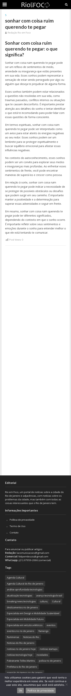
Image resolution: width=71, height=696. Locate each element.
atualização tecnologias (19, 595)
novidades (42, 654)
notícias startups (48, 649)
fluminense (13, 637)
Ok (20, 690)
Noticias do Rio (31, 637)
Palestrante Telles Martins (21, 660)
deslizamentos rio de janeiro (22, 607)
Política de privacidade (22, 519)
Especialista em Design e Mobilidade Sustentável (33, 613)
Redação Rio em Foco (19, 32)
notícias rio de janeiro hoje (21, 649)
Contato (14, 532)
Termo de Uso (17, 526)
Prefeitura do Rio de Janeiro (22, 666)
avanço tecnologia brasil (49, 595)
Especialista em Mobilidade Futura (25, 619)
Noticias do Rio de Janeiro (20, 643)
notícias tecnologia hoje (19, 654)
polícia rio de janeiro (50, 660)
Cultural (56, 601)
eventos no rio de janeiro (20, 631)
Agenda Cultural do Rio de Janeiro (25, 583)
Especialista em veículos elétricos (24, 625)
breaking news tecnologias (21, 601)
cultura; (44, 601)
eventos (51, 625)
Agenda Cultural (15, 577)
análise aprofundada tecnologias (24, 589)
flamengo (43, 631)
